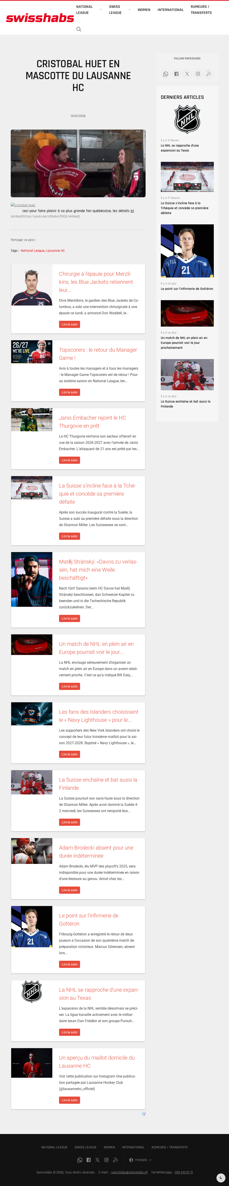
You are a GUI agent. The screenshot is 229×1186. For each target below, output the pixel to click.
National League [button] (84, 9)
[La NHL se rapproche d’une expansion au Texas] (187, 119)
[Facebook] (176, 73)
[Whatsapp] (165, 73)
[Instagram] (197, 73)
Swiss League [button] (115, 9)
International (171, 9)
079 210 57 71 (184, 1172)
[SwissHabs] (40, 17)
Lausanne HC (55, 250)
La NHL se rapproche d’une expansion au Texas (180, 148)
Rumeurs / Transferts (201, 9)
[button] (79, 29)
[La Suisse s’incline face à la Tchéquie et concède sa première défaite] (187, 176)
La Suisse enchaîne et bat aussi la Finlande (185, 404)
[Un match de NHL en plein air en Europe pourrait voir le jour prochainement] (187, 313)
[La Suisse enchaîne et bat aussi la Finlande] (187, 374)
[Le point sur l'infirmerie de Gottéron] (187, 251)
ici (132, 210)
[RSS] (208, 73)
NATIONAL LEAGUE (54, 1147)
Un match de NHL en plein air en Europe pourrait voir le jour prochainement (184, 343)
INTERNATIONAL (133, 1147)
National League (33, 250)
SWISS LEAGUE (86, 1147)
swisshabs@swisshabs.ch (129, 1172)
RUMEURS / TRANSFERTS (170, 1147)
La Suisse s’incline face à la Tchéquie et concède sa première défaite (184, 208)
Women (144, 9)
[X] (187, 73)
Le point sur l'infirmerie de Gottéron (187, 288)
